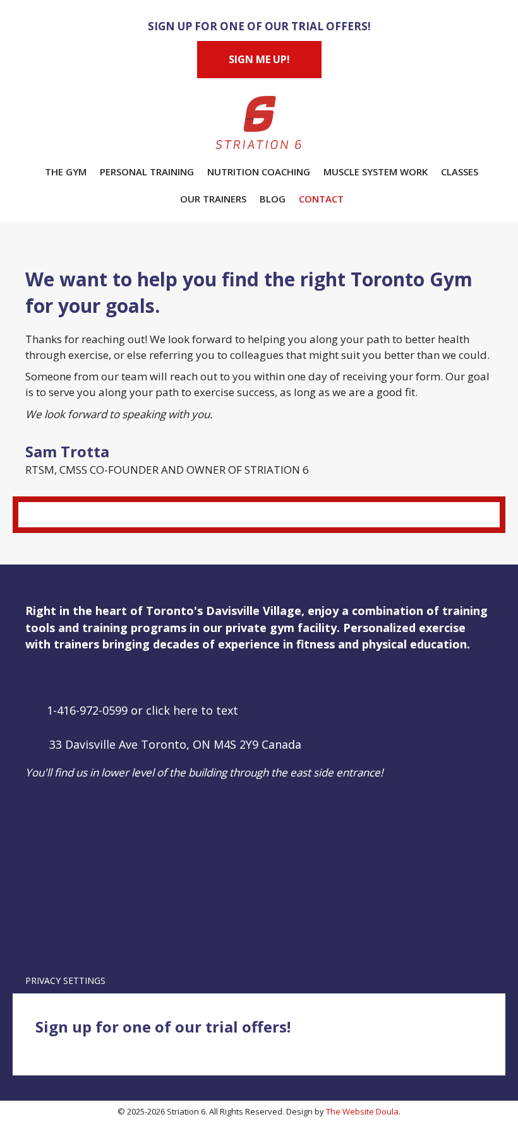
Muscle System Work (375, 171)
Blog (273, 198)
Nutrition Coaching (258, 171)
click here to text (192, 710)
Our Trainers (213, 198)
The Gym (66, 171)
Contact (321, 198)
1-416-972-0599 (87, 710)
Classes (459, 171)
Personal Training (147, 171)
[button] (34, 677)
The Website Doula (362, 1111)
